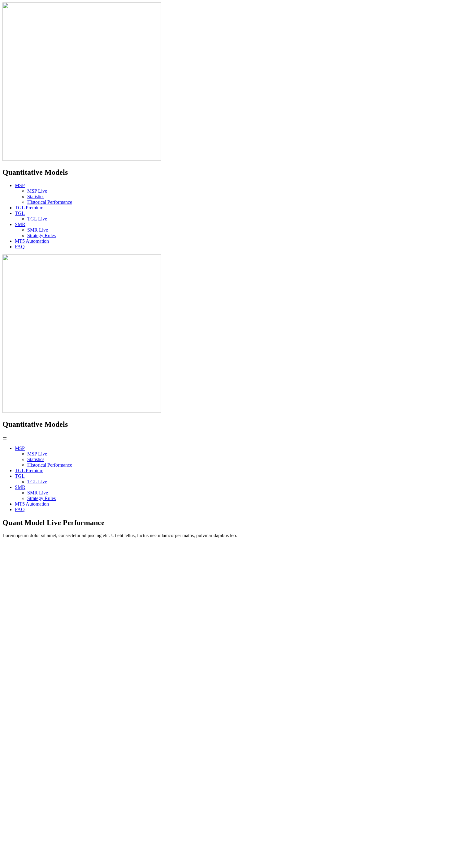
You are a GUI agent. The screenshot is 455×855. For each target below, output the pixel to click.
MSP (20, 185)
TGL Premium (29, 207)
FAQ (20, 246)
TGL (20, 213)
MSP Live (37, 191)
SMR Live (37, 230)
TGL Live (37, 218)
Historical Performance (49, 202)
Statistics (35, 196)
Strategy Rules (41, 235)
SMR (20, 224)
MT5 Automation (32, 241)
